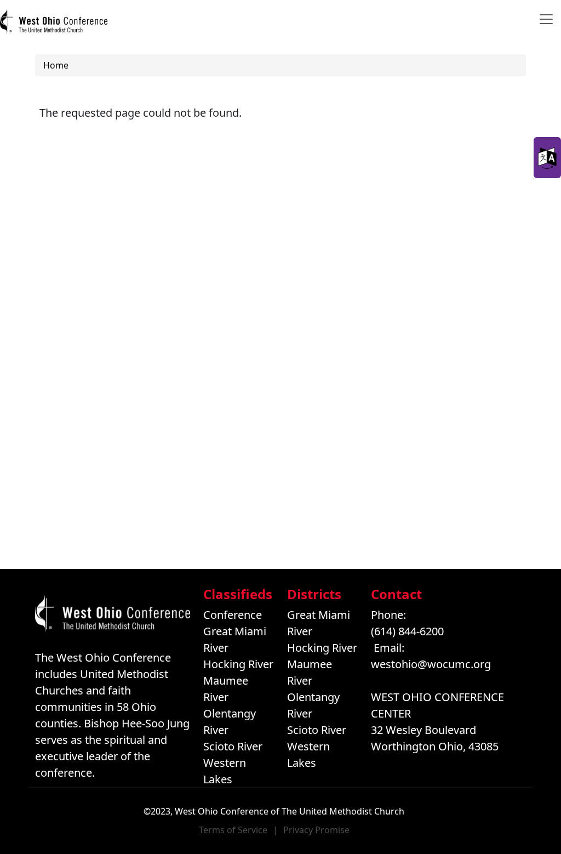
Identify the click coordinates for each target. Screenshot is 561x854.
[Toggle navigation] (546, 19)
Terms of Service (233, 830)
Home (55, 65)
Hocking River (238, 664)
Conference (232, 614)
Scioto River (232, 746)
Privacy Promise (316, 830)
